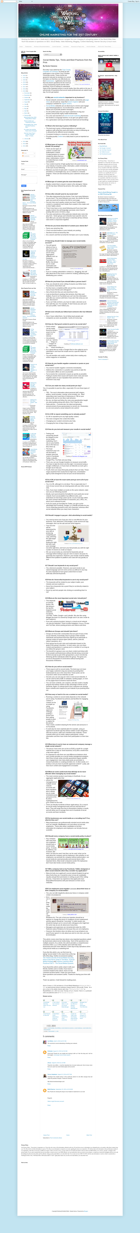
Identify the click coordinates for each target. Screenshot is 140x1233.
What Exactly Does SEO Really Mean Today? (30, 118)
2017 (24, 86)
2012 (24, 146)
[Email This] (48, 1026)
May (25, 108)
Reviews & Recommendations (42, 46)
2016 (24, 89)
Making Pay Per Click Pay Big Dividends (33, 385)
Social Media (50, 106)
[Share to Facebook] (53, 1026)
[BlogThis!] (49, 1026)
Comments (26, 156)
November (27, 95)
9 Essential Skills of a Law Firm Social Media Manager (65, 1004)
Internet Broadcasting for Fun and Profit (33, 217)
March (26, 113)
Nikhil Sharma (51, 1089)
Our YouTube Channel (105, 150)
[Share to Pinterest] (55, 1026)
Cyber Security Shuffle (113, 329)
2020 (24, 80)
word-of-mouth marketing (72, 116)
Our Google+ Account (105, 148)
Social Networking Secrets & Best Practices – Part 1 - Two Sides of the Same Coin (112, 261)
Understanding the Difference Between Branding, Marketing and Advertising (74, 1006)
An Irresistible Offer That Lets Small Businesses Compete (33, 236)
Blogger (86, 1211)
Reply (49, 1045)
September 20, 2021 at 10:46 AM (64, 1089)
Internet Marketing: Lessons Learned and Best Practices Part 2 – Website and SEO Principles (113, 303)
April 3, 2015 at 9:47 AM (60, 1041)
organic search (67, 103)
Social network (47, 1029)
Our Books (66, 46)
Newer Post (46, 1135)
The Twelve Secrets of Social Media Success (58, 958)
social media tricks (87, 1028)
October (26, 97)
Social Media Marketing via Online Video (33, 451)
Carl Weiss (50, 1041)
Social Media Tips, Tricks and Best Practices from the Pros (112, 289)
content (60, 136)
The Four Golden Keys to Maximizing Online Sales (112, 247)
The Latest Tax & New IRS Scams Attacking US (33, 272)
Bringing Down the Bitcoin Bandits (32, 419)
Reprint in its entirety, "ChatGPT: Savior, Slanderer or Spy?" (33, 368)
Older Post (89, 1135)
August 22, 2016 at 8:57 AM (65, 1074)
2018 (24, 84)
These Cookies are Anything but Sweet (29, 121)
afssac (49, 1062)
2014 (24, 141)
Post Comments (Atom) (56, 1138)
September (27, 99)
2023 (24, 75)
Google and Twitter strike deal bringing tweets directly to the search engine (74, 1017)
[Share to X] (51, 1026)
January (26, 138)
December (27, 93)
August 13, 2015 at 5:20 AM (60, 1051)
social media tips (78, 1028)
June (25, 106)
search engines (73, 102)
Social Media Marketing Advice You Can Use (47, 1004)
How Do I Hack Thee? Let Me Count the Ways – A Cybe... (29, 135)
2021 (24, 77)
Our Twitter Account (104, 152)
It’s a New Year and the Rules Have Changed (30, 130)
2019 (24, 82)
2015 (24, 91)
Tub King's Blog (75, 719)
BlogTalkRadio (103, 146)
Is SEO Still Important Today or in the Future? (33, 435)
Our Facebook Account (105, 154)
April (25, 111)
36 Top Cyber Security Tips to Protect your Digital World (33, 333)
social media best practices (67, 1028)
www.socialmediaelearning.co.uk (75, 543)
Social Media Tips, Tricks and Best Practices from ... (30, 126)
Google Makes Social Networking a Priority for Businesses (55, 1016)
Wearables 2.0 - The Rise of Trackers (112, 233)
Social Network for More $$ (46, 1014)
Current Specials (56, 46)
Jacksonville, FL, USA (53, 1031)
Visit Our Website (90, 46)
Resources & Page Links (77, 46)
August (26, 102)
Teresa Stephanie (52, 1074)
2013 (24, 143)
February (26, 115)
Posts (25, 153)
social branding (50, 1028)
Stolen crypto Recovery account (56, 1101)
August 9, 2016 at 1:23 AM (58, 1062)
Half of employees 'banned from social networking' (65, 1016)
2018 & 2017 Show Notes (104, 46)
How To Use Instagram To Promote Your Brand (83, 1016)
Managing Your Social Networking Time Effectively (83, 1004)
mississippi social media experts (62, 1055)
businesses (50, 81)
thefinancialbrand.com (77, 344)
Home (21, 46)
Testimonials (28, 46)
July (25, 104)
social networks (59, 97)
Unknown (50, 1051)
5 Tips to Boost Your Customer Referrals (55, 1004)
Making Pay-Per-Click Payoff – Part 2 (33, 402)
